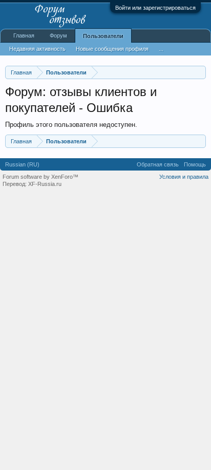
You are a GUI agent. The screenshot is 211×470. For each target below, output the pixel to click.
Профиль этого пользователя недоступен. (71, 124)
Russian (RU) (22, 164)
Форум (58, 35)
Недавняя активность (37, 49)
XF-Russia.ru (44, 184)
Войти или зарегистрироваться (155, 8)
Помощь (195, 164)
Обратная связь (158, 164)
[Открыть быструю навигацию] (199, 72)
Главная (23, 35)
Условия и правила (183, 177)
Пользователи (103, 36)
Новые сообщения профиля (112, 49)
